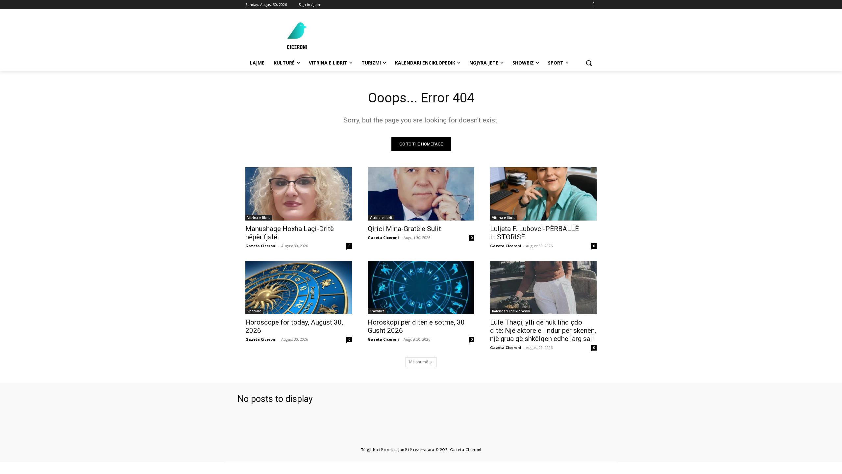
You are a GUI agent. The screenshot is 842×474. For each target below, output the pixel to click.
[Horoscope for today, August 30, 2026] (298, 287)
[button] (589, 63)
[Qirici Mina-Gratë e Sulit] (421, 194)
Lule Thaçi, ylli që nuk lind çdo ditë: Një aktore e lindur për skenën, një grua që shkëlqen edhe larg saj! (543, 330)
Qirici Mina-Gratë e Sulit (404, 229)
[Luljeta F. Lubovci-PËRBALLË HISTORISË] (543, 194)
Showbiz (377, 311)
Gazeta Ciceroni (261, 245)
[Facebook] (593, 5)
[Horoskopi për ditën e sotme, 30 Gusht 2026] (421, 287)
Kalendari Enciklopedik (511, 311)
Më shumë (418, 362)
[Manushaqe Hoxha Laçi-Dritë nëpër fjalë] (298, 194)
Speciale (254, 311)
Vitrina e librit (258, 217)
